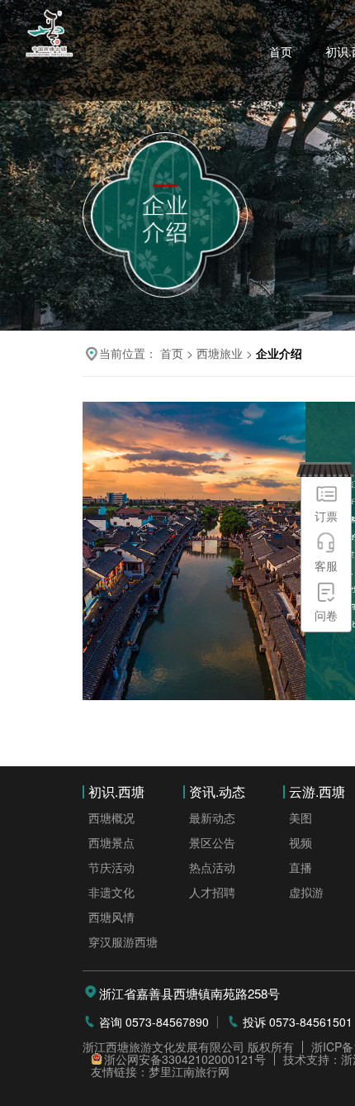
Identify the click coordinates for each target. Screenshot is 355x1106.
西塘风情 (111, 916)
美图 (300, 817)
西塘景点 (111, 842)
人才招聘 (212, 892)
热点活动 (212, 867)
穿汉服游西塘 (123, 941)
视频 (300, 842)
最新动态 (212, 817)
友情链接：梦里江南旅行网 (160, 1071)
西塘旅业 (219, 353)
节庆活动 (111, 867)
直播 (300, 867)
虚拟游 (306, 892)
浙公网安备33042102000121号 (185, 1059)
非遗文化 (111, 892)
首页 (171, 353)
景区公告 (212, 842)
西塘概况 (111, 817)
